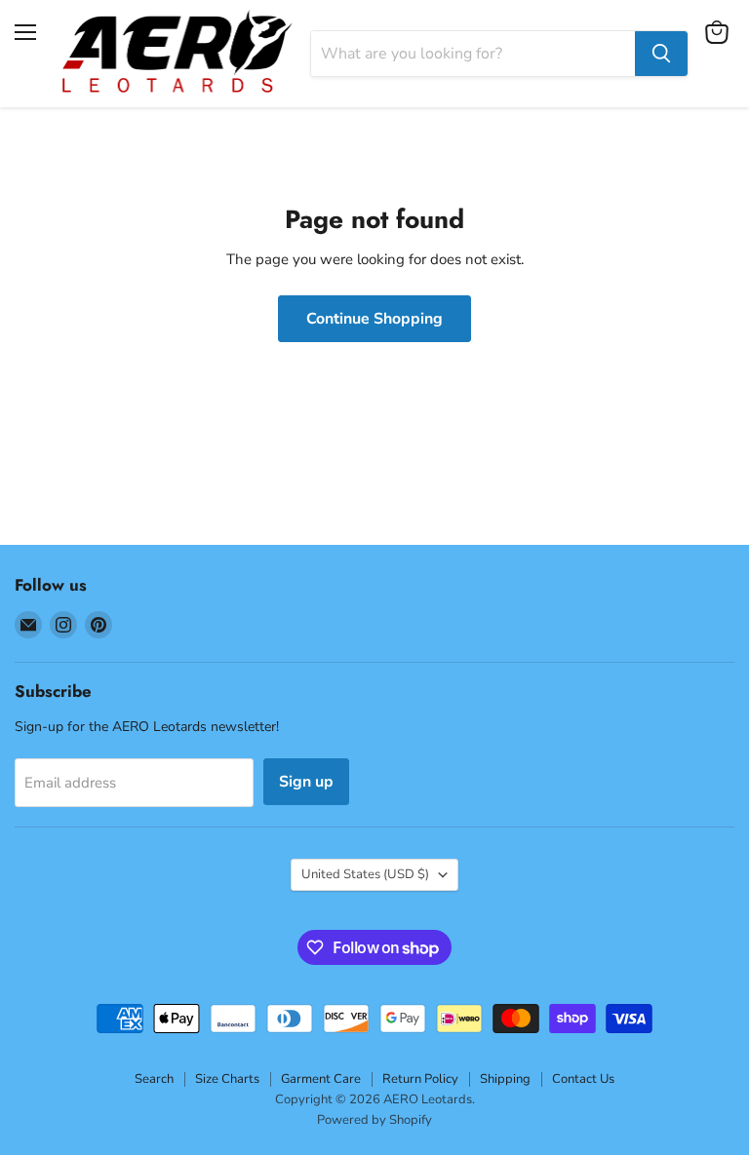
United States (365, 874)
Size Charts (227, 1079)
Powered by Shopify (374, 1120)
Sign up (306, 781)
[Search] (661, 53)
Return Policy (420, 1079)
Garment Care (321, 1079)
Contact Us (583, 1079)
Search (154, 1079)
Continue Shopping (374, 318)
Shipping (505, 1079)
